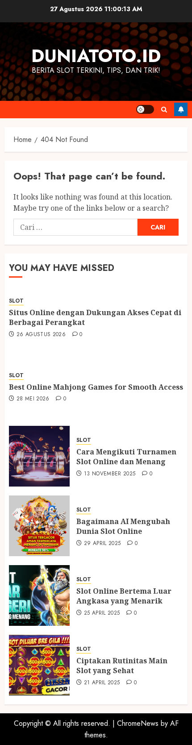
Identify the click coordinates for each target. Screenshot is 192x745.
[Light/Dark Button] (145, 109)
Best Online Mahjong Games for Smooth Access (96, 387)
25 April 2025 (102, 613)
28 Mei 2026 (33, 399)
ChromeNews (138, 723)
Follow (181, 109)
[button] (164, 109)
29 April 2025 (102, 543)
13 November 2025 (110, 474)
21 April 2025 (102, 683)
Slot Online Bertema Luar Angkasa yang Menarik (123, 596)
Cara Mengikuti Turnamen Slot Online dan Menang (126, 456)
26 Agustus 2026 (41, 334)
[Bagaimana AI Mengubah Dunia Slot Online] (39, 525)
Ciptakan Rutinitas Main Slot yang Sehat (121, 665)
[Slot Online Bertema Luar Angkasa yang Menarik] (39, 595)
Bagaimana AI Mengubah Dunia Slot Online (123, 526)
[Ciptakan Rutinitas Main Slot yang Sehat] (39, 665)
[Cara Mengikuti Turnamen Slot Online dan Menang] (39, 456)
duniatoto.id (96, 56)
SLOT (16, 301)
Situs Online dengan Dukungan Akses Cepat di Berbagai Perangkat (95, 317)
